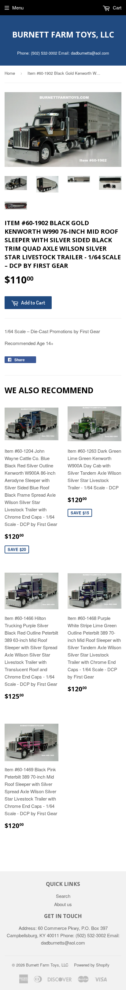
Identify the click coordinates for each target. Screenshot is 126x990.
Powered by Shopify (91, 965)
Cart (116, 7)
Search (63, 896)
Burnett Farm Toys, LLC (63, 34)
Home (10, 73)
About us (63, 904)
